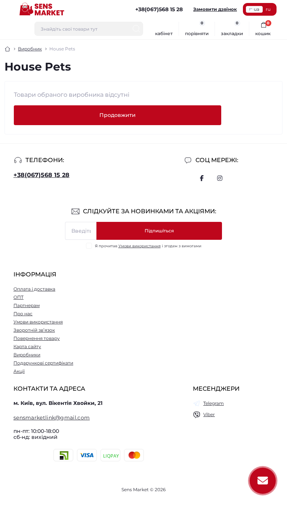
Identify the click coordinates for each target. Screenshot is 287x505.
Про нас (23, 313)
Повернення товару (36, 338)
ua (256, 9)
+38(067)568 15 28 (41, 175)
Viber (209, 414)
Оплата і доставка (34, 289)
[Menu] (9, 9)
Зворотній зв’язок (34, 330)
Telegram (213, 403)
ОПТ (18, 297)
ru (268, 9)
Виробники (26, 354)
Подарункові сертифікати (43, 363)
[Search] (136, 29)
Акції (19, 371)
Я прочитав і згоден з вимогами (148, 246)
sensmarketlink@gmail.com (51, 417)
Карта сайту (27, 346)
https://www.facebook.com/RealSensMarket (201, 178)
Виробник (30, 49)
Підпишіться (159, 230)
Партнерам (26, 305)
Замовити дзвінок (215, 9)
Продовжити (117, 115)
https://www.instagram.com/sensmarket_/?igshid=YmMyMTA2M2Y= (219, 178)
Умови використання (139, 246)
